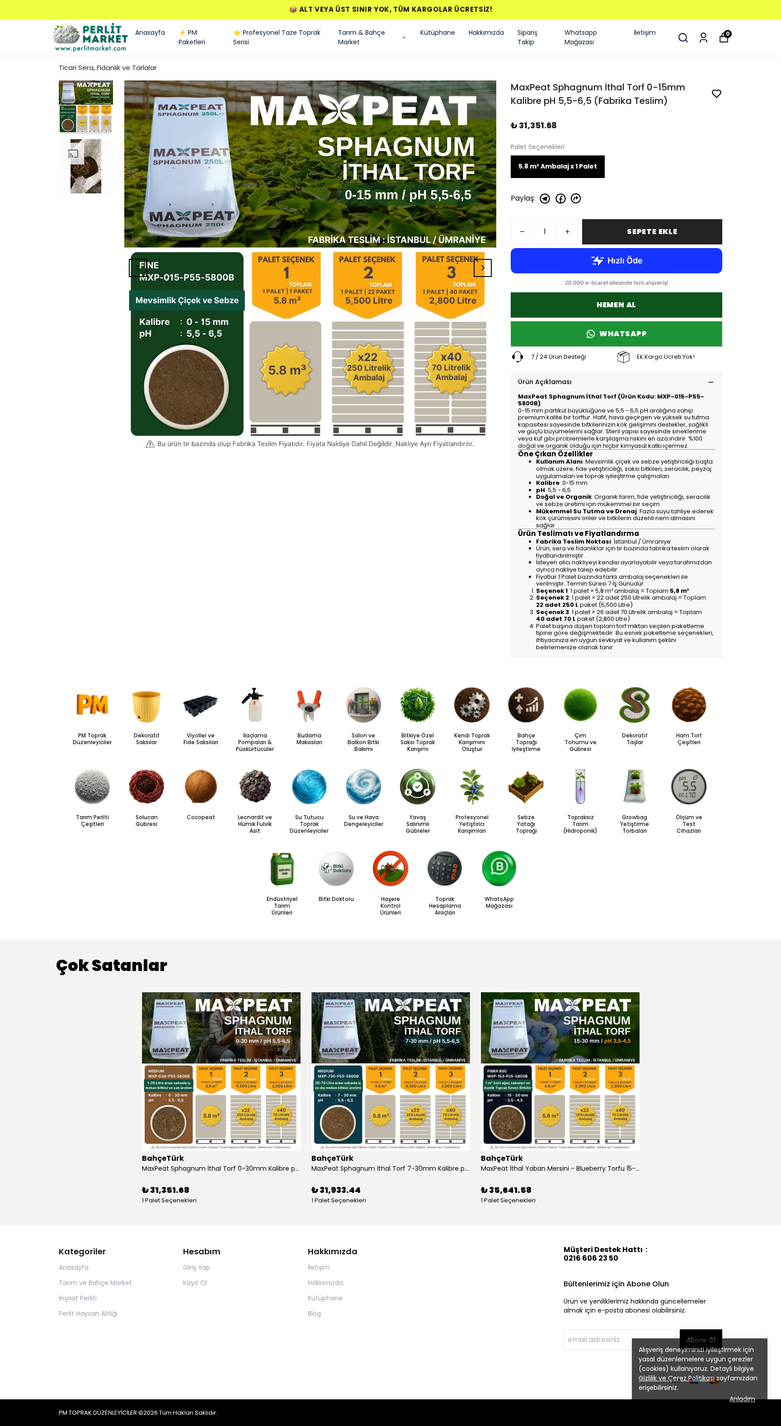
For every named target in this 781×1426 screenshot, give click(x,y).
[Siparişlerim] (703, 37)
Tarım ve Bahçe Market (95, 1282)
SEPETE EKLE (652, 231)
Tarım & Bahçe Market (361, 37)
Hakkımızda (486, 32)
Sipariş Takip (527, 37)
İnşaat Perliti (78, 1298)
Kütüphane (437, 32)
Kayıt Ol (195, 1282)
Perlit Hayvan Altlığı (88, 1313)
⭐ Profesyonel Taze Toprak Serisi (276, 37)
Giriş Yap (196, 1267)
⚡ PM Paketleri (192, 37)
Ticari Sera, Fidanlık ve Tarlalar (108, 67)
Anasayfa (150, 32)
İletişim (645, 32)
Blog (314, 1313)
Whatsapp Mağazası (581, 37)
